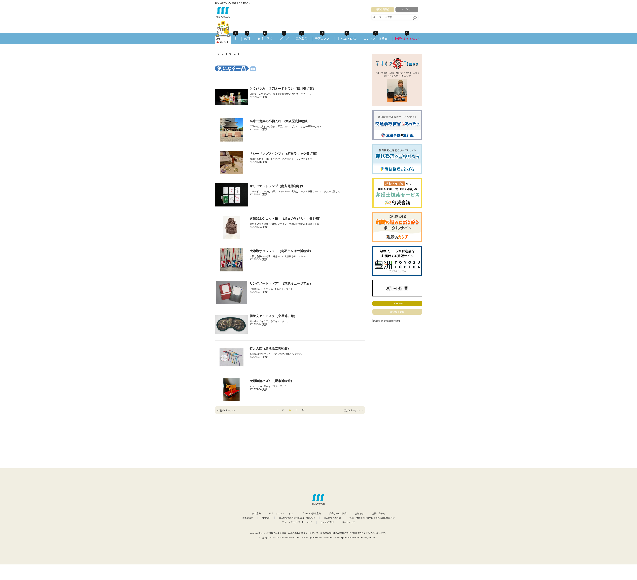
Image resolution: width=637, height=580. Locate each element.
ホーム (220, 54)
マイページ (397, 303)
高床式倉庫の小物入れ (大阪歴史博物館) (279, 121)
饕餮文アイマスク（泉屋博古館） (273, 316)
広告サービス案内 (338, 513)
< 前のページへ (226, 410)
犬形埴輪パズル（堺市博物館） (272, 381)
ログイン (406, 9)
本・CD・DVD (346, 38)
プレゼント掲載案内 (311, 513)
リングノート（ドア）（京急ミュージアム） (281, 283)
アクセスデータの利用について (297, 522)
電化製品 (302, 38)
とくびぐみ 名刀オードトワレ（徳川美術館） (283, 88)
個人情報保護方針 (332, 518)
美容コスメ (322, 38)
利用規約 (266, 518)
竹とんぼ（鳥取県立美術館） (270, 348)
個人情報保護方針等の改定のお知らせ (297, 518)
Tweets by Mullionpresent (386, 320)
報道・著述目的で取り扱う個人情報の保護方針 (372, 518)
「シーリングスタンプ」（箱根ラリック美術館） (284, 153)
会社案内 (256, 513)
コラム (232, 54)
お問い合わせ (378, 513)
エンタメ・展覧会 (376, 38)
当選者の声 (247, 518)
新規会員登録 (382, 9)
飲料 (247, 38)
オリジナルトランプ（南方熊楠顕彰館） (278, 186)
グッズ (284, 38)
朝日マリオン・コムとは (281, 513)
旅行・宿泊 (264, 38)
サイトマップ (348, 522)
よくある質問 (327, 522)
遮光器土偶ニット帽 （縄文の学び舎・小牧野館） (286, 218)
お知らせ (359, 513)
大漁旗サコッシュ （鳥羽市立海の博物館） (281, 251)
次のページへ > (353, 410)
